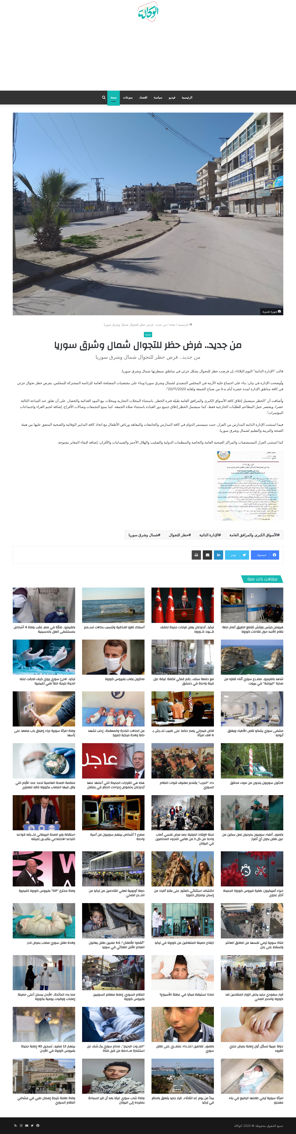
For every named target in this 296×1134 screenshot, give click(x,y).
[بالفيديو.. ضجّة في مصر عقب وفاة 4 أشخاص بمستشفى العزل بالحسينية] (44, 605)
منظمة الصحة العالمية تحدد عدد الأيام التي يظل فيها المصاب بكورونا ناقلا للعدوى (45, 785)
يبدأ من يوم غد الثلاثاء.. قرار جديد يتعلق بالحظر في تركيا (183, 1100)
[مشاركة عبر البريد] (207, 555)
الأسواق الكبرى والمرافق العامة (253, 535)
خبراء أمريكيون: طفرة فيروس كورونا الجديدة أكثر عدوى (253, 893)
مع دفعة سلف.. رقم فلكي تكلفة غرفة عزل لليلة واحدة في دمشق (183, 681)
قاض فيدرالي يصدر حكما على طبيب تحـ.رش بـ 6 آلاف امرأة (183, 733)
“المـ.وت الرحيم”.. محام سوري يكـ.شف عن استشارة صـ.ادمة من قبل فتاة (116, 1048)
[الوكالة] (148, 11)
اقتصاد (143, 97)
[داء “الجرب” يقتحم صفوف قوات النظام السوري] (182, 760)
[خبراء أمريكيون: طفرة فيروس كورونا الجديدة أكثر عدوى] (252, 868)
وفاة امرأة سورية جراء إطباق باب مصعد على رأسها (44, 733)
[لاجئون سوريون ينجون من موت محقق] (252, 760)
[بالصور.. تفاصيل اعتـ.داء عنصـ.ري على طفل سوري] (182, 1024)
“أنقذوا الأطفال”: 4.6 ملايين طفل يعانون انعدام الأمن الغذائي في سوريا (117, 945)
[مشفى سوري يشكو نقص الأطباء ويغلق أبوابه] (252, 708)
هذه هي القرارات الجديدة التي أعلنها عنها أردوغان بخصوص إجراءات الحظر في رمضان (116, 785)
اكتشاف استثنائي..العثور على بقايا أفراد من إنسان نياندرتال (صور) (184, 893)
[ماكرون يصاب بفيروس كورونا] (113, 657)
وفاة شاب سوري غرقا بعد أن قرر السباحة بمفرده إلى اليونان (116, 1100)
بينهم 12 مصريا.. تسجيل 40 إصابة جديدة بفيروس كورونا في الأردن (48, 1048)
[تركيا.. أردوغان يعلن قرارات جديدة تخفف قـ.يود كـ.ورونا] (182, 605)
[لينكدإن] (218, 555)
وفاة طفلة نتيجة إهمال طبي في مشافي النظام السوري (46, 1100)
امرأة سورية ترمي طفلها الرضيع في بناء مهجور (256, 1100)
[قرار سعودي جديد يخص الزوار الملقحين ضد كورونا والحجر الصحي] (252, 972)
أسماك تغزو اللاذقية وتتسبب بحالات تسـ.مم (114, 627)
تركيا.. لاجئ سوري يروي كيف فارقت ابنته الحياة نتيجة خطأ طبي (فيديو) (47, 681)
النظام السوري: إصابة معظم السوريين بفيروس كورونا (119, 997)
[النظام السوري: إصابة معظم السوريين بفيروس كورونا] (113, 972)
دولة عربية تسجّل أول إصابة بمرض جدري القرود (256, 1048)
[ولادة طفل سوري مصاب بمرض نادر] (44, 920)
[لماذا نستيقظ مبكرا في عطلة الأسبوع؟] (182, 972)
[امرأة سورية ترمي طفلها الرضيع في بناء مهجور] (252, 1076)
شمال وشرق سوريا (143, 535)
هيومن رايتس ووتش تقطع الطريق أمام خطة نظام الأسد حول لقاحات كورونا (252, 629)
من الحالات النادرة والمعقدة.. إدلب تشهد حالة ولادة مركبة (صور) (116, 733)
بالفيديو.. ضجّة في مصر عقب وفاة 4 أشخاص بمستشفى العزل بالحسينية (44, 629)
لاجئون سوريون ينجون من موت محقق (256, 783)
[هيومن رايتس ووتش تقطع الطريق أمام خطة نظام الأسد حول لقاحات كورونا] (252, 605)
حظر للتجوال (178, 535)
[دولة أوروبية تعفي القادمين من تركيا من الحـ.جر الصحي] (113, 868)
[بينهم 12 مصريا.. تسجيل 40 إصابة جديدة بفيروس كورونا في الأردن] (44, 1024)
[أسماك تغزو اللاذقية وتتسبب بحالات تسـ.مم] (113, 605)
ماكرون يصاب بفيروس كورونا (125, 679)
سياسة (158, 97)
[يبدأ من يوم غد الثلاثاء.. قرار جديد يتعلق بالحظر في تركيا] (182, 1076)
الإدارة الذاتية (209, 535)
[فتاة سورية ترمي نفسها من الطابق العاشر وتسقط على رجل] (252, 920)
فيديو (172, 97)
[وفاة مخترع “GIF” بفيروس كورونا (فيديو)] (44, 868)
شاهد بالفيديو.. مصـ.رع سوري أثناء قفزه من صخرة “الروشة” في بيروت (253, 681)
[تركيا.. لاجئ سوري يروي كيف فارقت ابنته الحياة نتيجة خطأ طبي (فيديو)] (44, 657)
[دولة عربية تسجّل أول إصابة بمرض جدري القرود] (252, 1024)
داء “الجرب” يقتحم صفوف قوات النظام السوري (187, 785)
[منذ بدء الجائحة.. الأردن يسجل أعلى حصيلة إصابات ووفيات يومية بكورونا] (44, 972)
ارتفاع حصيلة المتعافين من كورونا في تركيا (184, 943)
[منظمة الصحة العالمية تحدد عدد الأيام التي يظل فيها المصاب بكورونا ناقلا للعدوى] (44, 760)
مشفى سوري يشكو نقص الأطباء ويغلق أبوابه (255, 733)
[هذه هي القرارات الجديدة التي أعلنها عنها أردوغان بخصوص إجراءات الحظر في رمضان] (113, 760)
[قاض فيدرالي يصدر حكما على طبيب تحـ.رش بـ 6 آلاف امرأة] (182, 708)
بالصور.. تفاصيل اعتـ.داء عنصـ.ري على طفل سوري (185, 1048)
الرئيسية (187, 97)
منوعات (128, 97)
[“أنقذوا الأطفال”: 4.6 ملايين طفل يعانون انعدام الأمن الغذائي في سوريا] (113, 920)
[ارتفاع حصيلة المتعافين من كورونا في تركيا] (182, 920)
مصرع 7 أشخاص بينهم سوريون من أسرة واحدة (117, 837)
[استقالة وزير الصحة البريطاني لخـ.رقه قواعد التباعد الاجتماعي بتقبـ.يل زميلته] (44, 812)
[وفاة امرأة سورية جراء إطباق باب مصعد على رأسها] (44, 708)
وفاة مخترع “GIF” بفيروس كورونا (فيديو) (47, 891)
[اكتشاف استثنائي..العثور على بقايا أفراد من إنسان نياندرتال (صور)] (182, 868)
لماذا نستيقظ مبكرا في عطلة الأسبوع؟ (187, 995)
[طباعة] (196, 555)
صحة (114, 97)
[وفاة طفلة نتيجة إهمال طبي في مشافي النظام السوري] (44, 1076)
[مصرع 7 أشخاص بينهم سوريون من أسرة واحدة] (113, 812)
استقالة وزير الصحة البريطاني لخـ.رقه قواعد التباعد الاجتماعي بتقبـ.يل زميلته (46, 837)
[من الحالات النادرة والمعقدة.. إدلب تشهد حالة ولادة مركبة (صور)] (113, 708)
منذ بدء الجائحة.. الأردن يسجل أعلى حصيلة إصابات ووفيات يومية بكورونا (46, 997)
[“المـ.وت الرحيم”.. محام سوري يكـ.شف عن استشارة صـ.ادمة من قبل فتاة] (113, 1024)
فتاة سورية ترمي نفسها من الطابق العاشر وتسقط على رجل (254, 945)
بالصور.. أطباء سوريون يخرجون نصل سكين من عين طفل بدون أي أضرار (252, 837)
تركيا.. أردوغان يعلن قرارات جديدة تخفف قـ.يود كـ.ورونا (187, 629)
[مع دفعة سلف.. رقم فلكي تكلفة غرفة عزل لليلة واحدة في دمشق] (182, 657)
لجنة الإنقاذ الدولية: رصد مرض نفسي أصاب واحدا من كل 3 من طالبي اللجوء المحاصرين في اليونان (184, 839)
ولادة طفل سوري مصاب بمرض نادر (51, 943)
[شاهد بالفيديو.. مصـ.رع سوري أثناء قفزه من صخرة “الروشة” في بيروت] (252, 657)
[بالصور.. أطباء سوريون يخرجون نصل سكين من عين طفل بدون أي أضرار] (252, 812)
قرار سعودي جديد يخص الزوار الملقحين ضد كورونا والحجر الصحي (254, 997)
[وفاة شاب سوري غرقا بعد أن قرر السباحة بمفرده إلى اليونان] (113, 1076)
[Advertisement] (148, 58)
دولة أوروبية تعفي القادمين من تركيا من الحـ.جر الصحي (117, 893)
